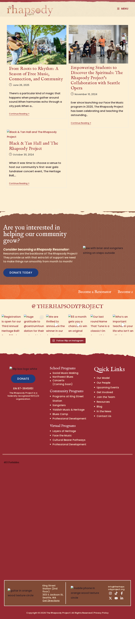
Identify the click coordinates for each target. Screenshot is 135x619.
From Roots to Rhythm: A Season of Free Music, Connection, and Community (36, 74)
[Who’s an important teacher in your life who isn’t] (123, 325)
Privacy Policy (101, 612)
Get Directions (51, 600)
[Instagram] (110, 593)
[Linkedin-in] (121, 598)
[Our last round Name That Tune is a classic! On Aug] (101, 325)
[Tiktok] (116, 593)
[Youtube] (116, 598)
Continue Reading (19, 114)
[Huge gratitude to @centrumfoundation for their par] (34, 325)
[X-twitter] (110, 598)
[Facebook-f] (121, 593)
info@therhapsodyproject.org (116, 588)
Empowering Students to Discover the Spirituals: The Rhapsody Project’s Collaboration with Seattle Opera (97, 78)
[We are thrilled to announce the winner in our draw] (56, 325)
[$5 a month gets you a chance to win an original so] (78, 325)
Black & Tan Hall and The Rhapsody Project (33, 146)
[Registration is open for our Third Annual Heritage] (12, 325)
